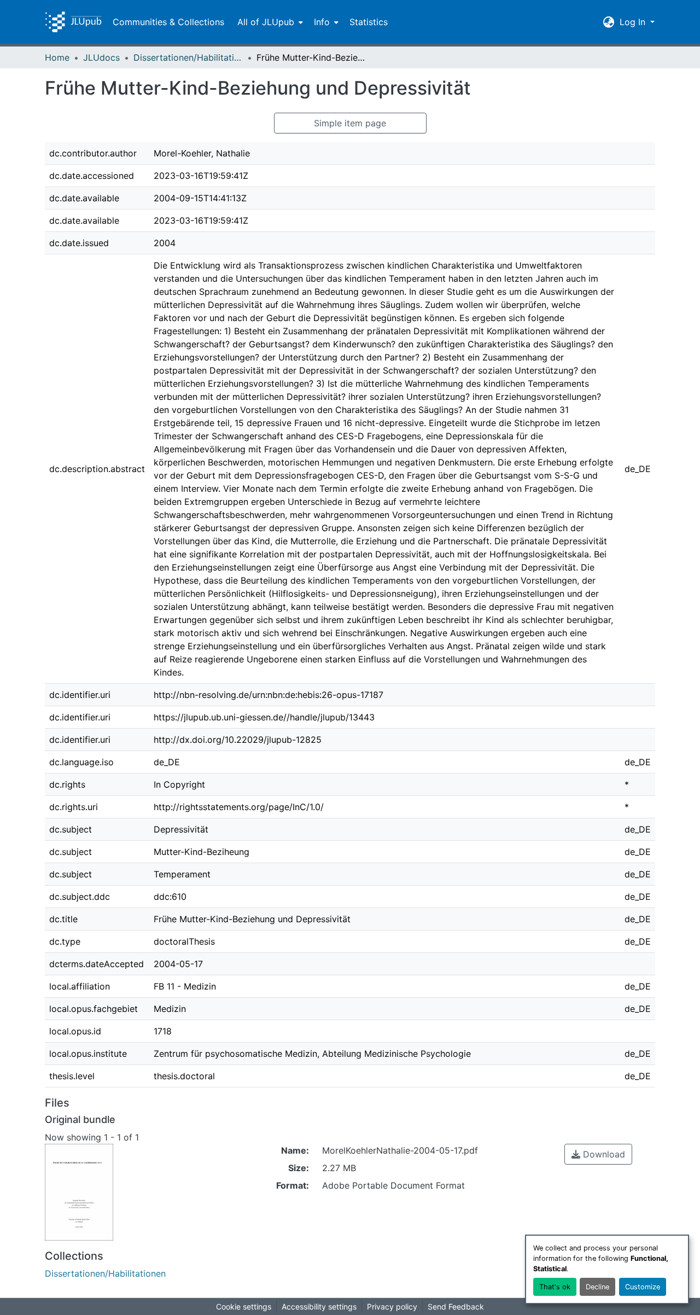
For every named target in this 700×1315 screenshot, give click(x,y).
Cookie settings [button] (243, 1306)
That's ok (554, 1287)
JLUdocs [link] (101, 57)
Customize (642, 1287)
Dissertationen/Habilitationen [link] (188, 57)
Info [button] (322, 21)
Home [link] (57, 57)
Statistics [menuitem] (368, 21)
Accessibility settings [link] (319, 1306)
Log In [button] (634, 21)
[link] (598, 1154)
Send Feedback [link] (456, 1306)
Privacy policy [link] (392, 1306)
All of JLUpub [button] (265, 21)
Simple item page (350, 123)
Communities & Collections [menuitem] (168, 21)
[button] (73, 22)
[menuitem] (269, 22)
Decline (597, 1287)
